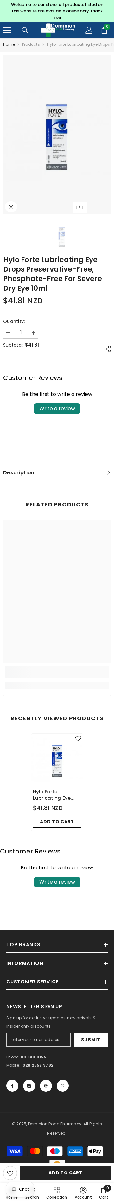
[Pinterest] (46, 1086)
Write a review (57, 408)
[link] (57, 672)
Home (9, 44)
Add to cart (65, 1173)
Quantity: (14, 321)
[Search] (25, 30)
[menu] (7, 30)
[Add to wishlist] (10, 1173)
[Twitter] (63, 1086)
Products (31, 44)
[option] (57, 11)
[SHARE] (106, 349)
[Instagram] (29, 1086)
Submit (90, 1039)
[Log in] (89, 30)
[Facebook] (12, 1086)
